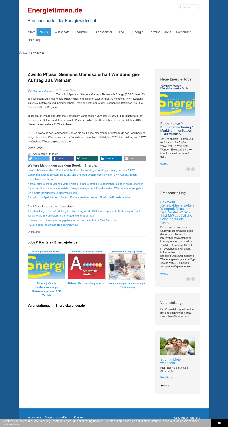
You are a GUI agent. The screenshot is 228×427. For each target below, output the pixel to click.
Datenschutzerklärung (57, 417)
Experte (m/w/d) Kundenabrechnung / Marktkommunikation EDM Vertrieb (176, 128)
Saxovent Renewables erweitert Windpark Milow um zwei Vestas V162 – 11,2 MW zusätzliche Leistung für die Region (177, 211)
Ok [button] (219, 423)
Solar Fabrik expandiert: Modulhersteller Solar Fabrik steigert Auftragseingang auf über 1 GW (81, 170)
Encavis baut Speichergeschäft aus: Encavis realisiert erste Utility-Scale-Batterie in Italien (79, 197)
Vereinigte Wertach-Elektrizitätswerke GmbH (175, 87)
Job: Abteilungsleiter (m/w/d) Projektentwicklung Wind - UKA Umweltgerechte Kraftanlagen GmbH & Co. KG (87, 211)
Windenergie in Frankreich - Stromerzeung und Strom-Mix (61, 215)
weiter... (164, 163)
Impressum (34, 417)
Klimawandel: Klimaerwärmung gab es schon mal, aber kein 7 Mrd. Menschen (73, 220)
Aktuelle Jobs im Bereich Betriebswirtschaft (53, 224)
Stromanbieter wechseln (171, 361)
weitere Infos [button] (11, 424)
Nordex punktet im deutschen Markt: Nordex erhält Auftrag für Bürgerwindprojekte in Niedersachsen (85, 183)
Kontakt (78, 417)
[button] (39, 158)
